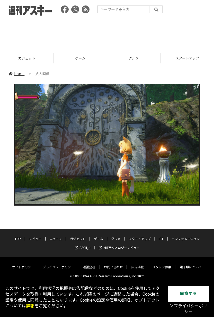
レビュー (35, 238)
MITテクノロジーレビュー (122, 247)
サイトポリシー (23, 267)
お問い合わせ (113, 267)
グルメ (134, 58)
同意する (188, 293)
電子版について (191, 267)
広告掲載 (137, 267)
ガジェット (26, 58)
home (19, 73)
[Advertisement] (107, 32)
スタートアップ (187, 58)
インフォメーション (185, 238)
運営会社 (89, 267)
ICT (161, 238)
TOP (18, 238)
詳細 (30, 305)
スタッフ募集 (161, 267)
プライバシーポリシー (58, 267)
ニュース (56, 238)
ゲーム (80, 58)
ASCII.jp (85, 247)
